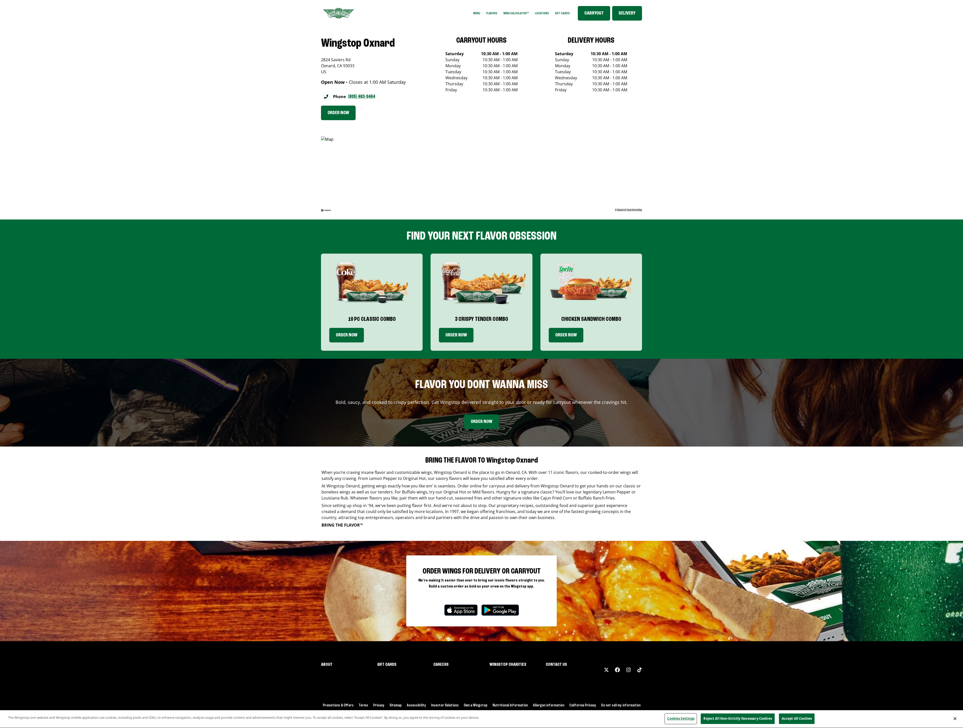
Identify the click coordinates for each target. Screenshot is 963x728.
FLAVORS (491, 13)
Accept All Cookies (797, 718)
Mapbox (621, 209)
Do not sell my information (620, 705)
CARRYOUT (594, 13)
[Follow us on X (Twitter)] (606, 669)
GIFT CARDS (562, 13)
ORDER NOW (338, 112)
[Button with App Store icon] (460, 610)
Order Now (346, 335)
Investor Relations (445, 705)
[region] (481, 719)
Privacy (378, 705)
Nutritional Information (510, 705)
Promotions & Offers (338, 705)
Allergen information (548, 705)
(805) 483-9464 (361, 96)
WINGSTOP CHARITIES (508, 664)
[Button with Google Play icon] (500, 610)
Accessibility (416, 705)
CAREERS (441, 664)
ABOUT (327, 664)
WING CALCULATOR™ (516, 13)
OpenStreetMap (634, 209)
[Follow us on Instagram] (628, 669)
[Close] (954, 718)
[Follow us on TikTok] (639, 669)
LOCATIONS (542, 13)
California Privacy (582, 705)
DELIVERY (627, 13)
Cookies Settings (680, 718)
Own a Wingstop (476, 705)
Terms (363, 705)
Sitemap (395, 705)
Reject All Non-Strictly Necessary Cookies (737, 718)
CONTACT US (556, 664)
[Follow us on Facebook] (617, 669)
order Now (456, 335)
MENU (476, 13)
